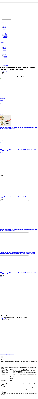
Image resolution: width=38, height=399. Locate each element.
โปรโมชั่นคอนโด (5, 27)
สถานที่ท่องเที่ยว (5, 37)
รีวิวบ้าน (4, 30)
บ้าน (1, 28)
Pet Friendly (3, 59)
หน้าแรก (2, 21)
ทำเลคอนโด (4, 25)
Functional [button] (2, 381)
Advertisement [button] (3, 391)
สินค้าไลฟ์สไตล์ (5, 34)
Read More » (1, 114)
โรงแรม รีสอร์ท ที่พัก (5, 36)
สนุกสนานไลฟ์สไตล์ (3, 33)
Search (1, 19)
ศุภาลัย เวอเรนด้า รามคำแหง (4, 65)
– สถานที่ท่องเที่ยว (2, 343)
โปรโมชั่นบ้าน (4, 31)
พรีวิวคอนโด (2, 326)
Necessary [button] (2, 364)
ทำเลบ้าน (2, 336)
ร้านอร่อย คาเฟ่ (5, 35)
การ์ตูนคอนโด (4, 26)
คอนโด (2, 23)
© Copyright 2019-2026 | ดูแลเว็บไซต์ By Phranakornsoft (7, 354)
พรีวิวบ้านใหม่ (4, 29)
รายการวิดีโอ (3, 32)
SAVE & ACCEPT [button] (3, 397)
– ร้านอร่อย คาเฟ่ (2, 341)
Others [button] (2, 395)
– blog (1, 340)
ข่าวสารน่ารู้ (2, 22)
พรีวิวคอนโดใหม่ (5, 44)
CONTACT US (2, 352)
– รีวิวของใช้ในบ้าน (2, 342)
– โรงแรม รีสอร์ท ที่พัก (2, 344)
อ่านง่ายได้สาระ (3, 39)
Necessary (3, 365)
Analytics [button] (2, 388)
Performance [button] (2, 385)
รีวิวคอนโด (4, 24)
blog (3, 38)
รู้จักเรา (2, 40)
